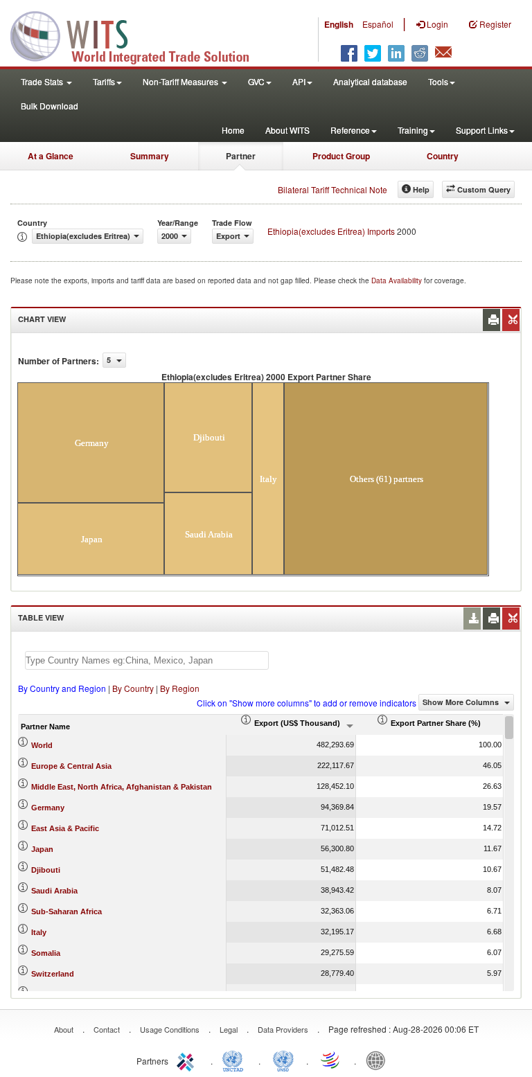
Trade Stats (43, 81)
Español (377, 24)
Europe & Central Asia (71, 766)
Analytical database (370, 81)
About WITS (287, 130)
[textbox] (147, 660)
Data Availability (397, 280)
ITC (188, 1060)
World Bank (379, 1060)
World (42, 745)
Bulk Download (49, 106)
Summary (149, 156)
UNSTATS (283, 1060)
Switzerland (52, 974)
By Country (133, 688)
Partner (241, 156)
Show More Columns (462, 702)
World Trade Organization (331, 1060)
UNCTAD (235, 1060)
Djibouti (45, 870)
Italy (38, 932)
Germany (47, 807)
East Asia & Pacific (65, 828)
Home (233, 130)
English (338, 24)
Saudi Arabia (54, 891)
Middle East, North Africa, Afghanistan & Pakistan (121, 787)
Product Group (341, 156)
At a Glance (50, 156)
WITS (138, 34)
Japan (42, 849)
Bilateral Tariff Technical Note (332, 189)
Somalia (45, 953)
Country (443, 156)
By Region (180, 688)
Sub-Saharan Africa (66, 911)
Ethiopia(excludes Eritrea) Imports (331, 231)
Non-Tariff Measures (181, 81)
